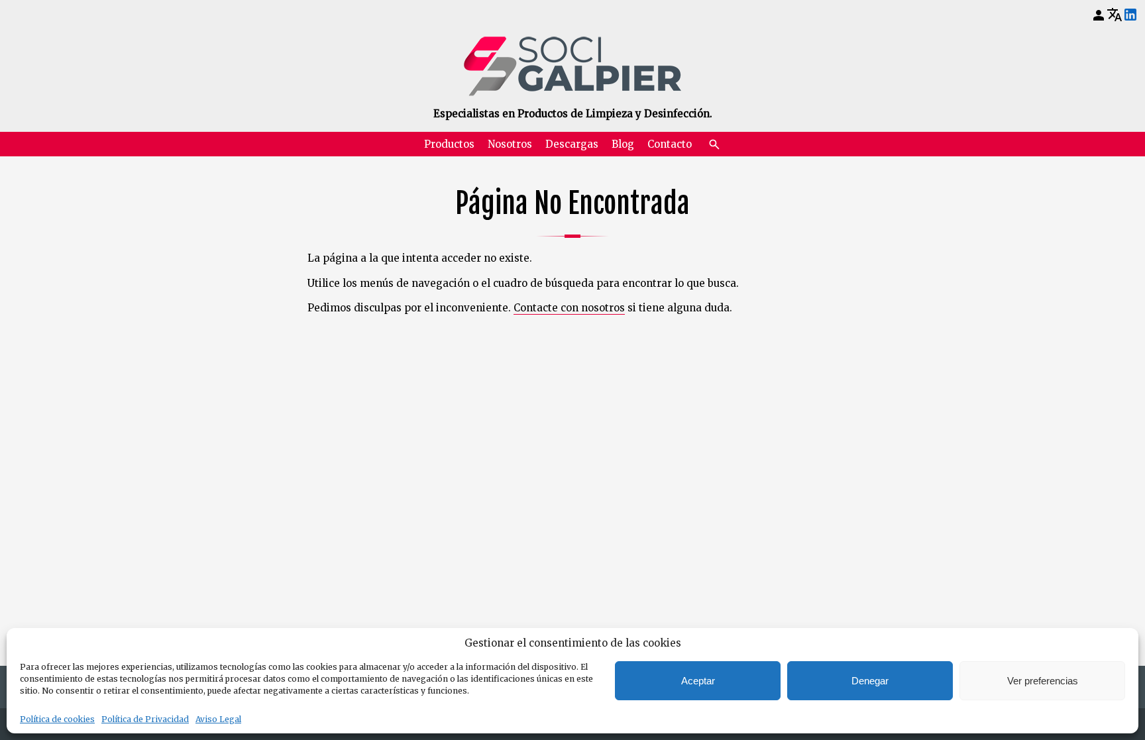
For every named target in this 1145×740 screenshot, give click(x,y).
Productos (449, 144)
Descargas (571, 144)
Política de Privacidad (145, 719)
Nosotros (510, 144)
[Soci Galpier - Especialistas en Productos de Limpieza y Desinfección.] (572, 66)
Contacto (669, 144)
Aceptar (698, 680)
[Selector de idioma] (1114, 15)
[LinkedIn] (1130, 15)
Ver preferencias (1042, 680)
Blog (623, 144)
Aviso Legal (218, 719)
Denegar (870, 680)
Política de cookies (57, 719)
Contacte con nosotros (569, 307)
